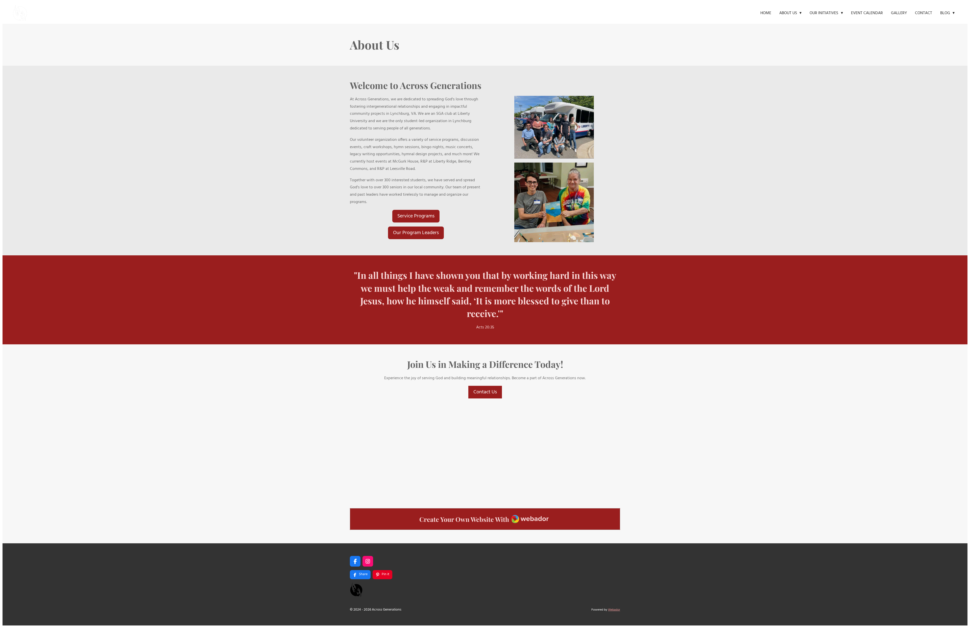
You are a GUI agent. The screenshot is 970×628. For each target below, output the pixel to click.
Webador (614, 610)
